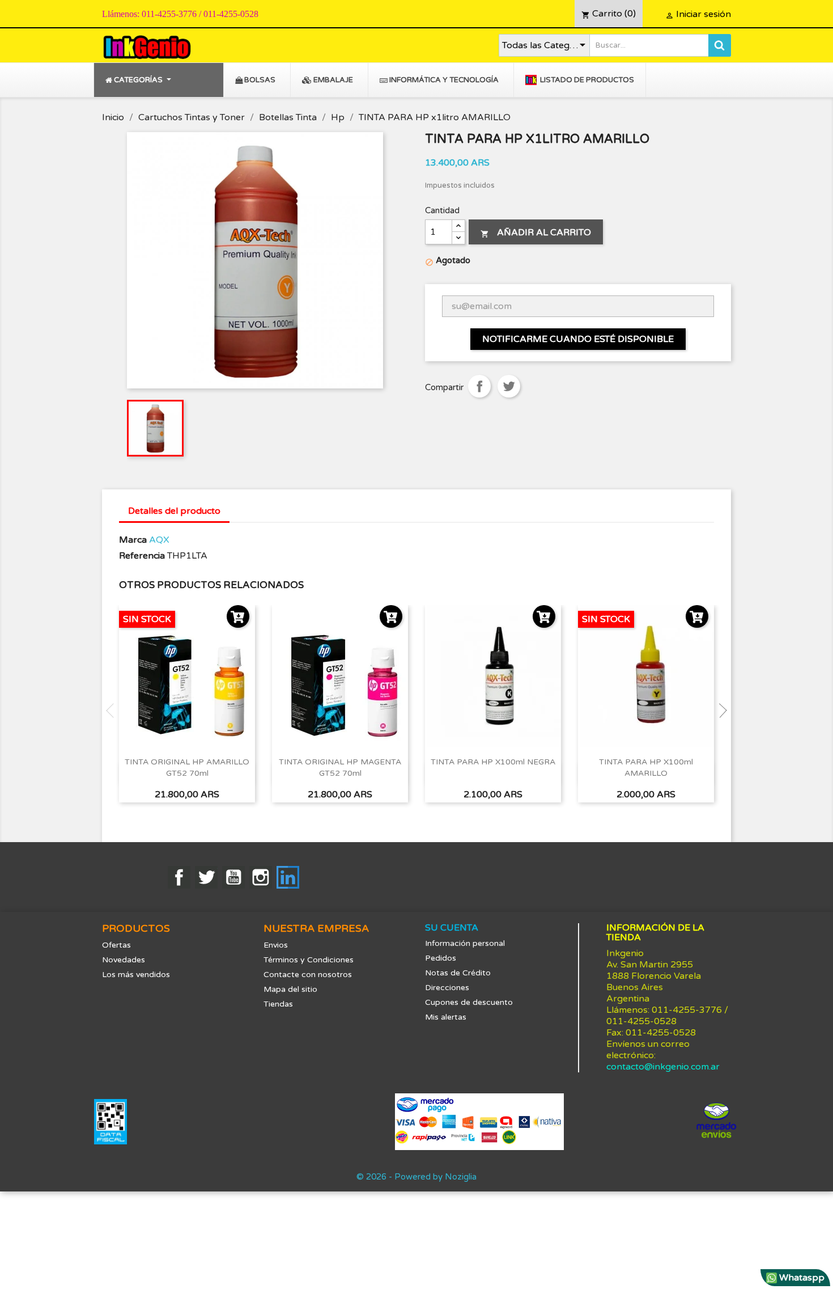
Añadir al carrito (536, 232)
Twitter (206, 877)
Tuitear (509, 386)
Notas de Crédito (458, 973)
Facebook (179, 877)
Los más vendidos (136, 974)
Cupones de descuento (469, 1002)
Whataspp (800, 1277)
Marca (133, 540)
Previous (113, 710)
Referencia (142, 555)
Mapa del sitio (290, 989)
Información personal (465, 943)
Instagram (260, 877)
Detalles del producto (174, 511)
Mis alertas (445, 1017)
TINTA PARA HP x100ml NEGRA (493, 762)
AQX (159, 540)
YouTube (233, 877)
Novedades (123, 960)
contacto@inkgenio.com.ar (663, 1066)
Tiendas (278, 1004)
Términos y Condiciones (309, 960)
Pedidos (440, 958)
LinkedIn (288, 877)
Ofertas (116, 945)
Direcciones (447, 987)
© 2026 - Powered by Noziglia (416, 1177)
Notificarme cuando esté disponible (578, 339)
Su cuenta (451, 927)
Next (719, 710)
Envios (276, 945)
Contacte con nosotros (308, 974)
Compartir (479, 386)
